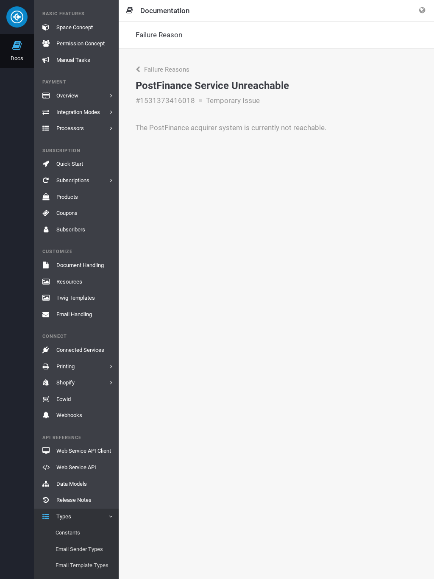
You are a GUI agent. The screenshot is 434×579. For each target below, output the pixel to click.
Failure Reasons (165, 69)
